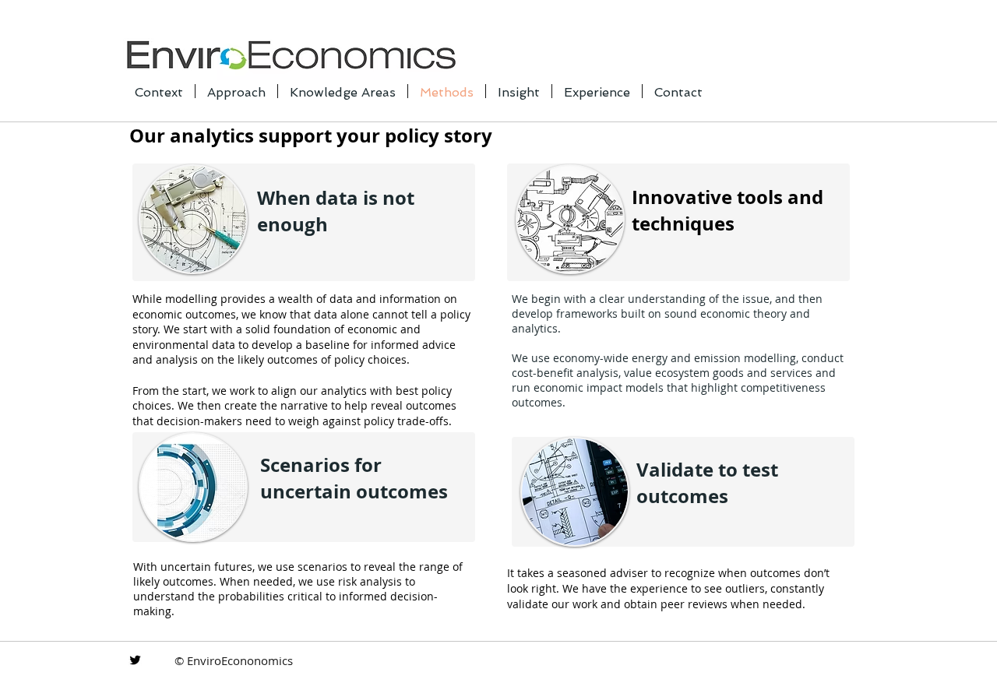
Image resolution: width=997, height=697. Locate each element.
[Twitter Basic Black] (135, 660)
